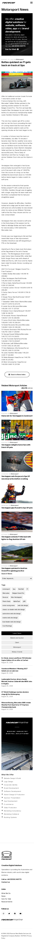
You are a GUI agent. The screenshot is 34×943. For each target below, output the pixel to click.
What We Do (5, 893)
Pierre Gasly (6, 601)
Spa (14, 589)
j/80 (24, 601)
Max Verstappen (16, 597)
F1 (27, 589)
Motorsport (20, 59)
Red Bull (21, 589)
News (3, 896)
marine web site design (10, 618)
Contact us (5, 882)
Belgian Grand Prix (18, 593)
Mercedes (6, 593)
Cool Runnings (7, 626)
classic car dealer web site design (14, 609)
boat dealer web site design (12, 622)
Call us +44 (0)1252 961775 (11, 879)
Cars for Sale (6, 899)
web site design (23, 605)
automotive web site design (11, 613)
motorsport (6, 589)
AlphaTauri (16, 601)
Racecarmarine (6, 902)
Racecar (5, 597)
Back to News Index (18, 374)
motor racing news (9, 605)
